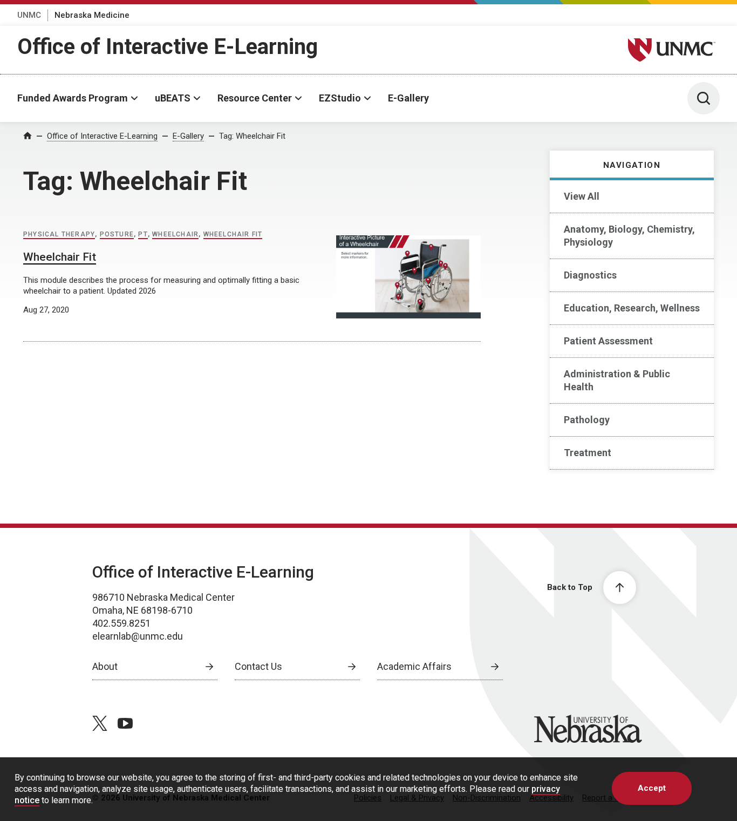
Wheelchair (175, 234)
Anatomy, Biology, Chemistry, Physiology (629, 235)
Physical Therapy (59, 234)
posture (117, 234)
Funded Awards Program (72, 98)
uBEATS (172, 98)
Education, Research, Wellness (632, 308)
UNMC (29, 15)
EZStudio (340, 98)
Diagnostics (590, 275)
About (105, 666)
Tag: (252, 136)
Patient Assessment (608, 341)
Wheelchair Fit (233, 234)
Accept (652, 788)
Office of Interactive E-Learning (167, 46)
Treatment (587, 452)
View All (581, 196)
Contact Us (258, 666)
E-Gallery (408, 98)
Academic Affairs (414, 666)
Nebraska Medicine (91, 15)
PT (142, 234)
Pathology (587, 419)
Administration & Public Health (617, 380)
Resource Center (254, 98)
